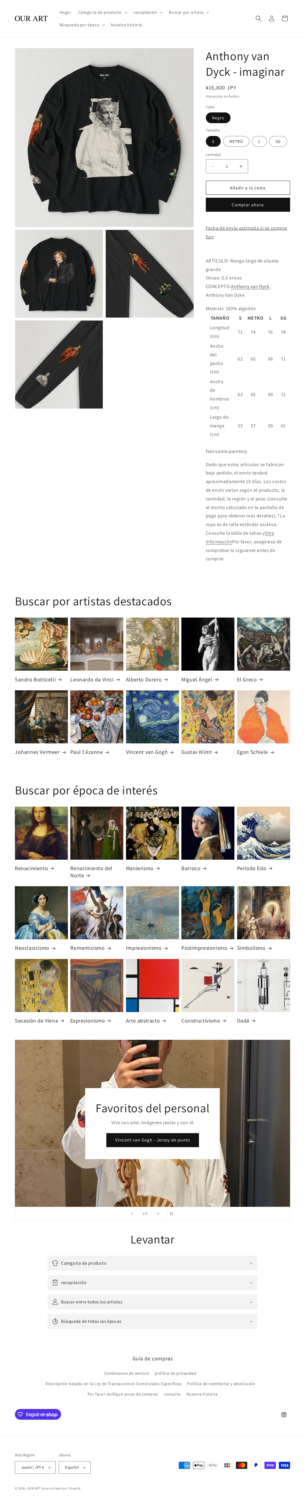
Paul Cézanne (86, 751)
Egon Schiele (252, 751)
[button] (102, 12)
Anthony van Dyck (250, 286)
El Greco (247, 679)
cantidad (213, 154)
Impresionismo (144, 947)
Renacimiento (31, 868)
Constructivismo (200, 1020)
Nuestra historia (202, 1394)
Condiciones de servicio (127, 1373)
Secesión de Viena (36, 1020)
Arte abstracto (143, 1020)
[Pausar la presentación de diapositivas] (173, 1213)
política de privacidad (175, 1373)
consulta (172, 1394)
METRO (236, 141)
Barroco (190, 868)
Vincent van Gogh (147, 751)
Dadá (243, 1020)
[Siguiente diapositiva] (158, 1213)
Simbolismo (251, 947)
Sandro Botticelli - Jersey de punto (152, 1140)
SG (278, 141)
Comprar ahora (248, 205)
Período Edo (252, 868)
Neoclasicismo (32, 947)
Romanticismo (87, 947)
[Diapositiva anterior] (132, 1213)
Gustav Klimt (196, 751)
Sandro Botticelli (35, 679)
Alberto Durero (144, 679)
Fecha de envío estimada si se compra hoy (246, 232)
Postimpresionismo (204, 947)
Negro (218, 117)
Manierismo (140, 868)
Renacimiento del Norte (91, 871)
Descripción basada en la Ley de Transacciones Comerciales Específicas (113, 1383)
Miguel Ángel (196, 679)
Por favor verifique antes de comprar (123, 1394)
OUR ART (34, 1488)
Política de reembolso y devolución (221, 1383)
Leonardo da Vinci (91, 679)
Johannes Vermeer (37, 751)
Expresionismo (87, 1020)
